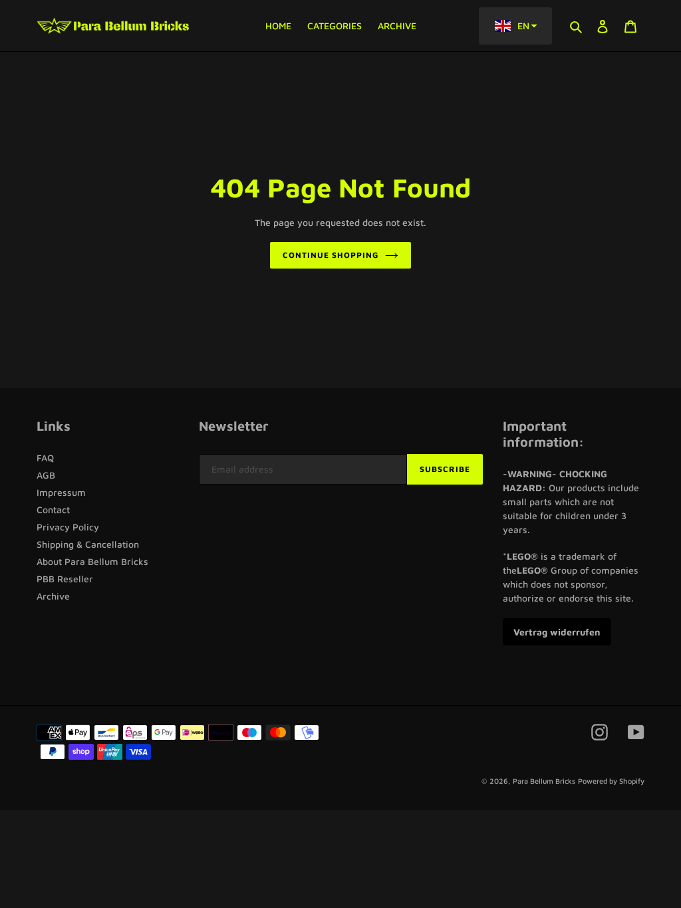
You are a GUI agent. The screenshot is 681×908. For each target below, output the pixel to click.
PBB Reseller (65, 578)
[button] (515, 26)
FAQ (45, 457)
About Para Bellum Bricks (92, 561)
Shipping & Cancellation (88, 544)
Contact (53, 509)
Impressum (61, 492)
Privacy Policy (68, 526)
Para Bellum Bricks (544, 780)
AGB (46, 475)
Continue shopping (330, 255)
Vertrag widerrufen (557, 631)
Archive (53, 596)
